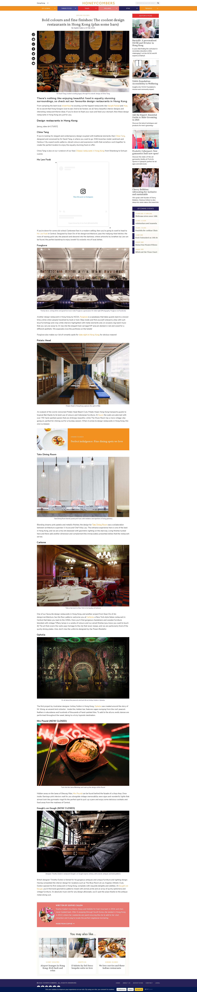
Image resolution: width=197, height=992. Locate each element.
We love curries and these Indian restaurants (112, 966)
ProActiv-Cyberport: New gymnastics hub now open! (145, 152)
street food (66, 106)
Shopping (82, 962)
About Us (126, 983)
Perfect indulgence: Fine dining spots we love (97, 441)
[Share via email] (33, 63)
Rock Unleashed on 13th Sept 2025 (149, 238)
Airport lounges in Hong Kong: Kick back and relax (53, 968)
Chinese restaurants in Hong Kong (90, 151)
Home (118, 983)
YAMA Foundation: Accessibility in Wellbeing (145, 82)
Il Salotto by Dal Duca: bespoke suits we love (82, 966)
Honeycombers (50, 983)
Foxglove (84, 317)
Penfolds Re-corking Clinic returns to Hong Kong (155, 230)
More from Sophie (64, 924)
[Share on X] (33, 53)
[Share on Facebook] (33, 49)
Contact (149, 983)
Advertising (138, 983)
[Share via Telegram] (33, 39)
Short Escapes (52, 962)
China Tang (120, 136)
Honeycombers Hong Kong (98, 3)
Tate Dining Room (99, 524)
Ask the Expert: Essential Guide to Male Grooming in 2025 (144, 117)
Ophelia (98, 706)
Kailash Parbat (114, 106)
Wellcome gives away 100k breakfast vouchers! (154, 216)
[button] (55, 8)
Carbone (90, 617)
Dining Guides (83, 15)
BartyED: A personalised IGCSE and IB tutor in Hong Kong (144, 43)
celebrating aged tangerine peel (148, 223)
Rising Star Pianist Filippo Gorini (149, 245)
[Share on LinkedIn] (33, 58)
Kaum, (100, 415)
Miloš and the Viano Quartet (147, 252)
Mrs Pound (77, 793)
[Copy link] (33, 34)
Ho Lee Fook (42, 233)
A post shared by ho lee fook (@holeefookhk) (83, 223)
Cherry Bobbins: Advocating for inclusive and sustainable (144, 192)
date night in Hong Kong (89, 334)
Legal (157, 983)
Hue (125, 106)
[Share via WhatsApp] (33, 44)
